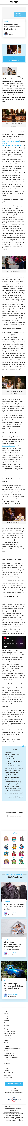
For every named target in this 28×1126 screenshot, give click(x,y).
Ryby (6, 849)
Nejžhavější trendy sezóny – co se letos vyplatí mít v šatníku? (14, 907)
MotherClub (19, 1114)
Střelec (14, 849)
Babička (6, 1051)
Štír (21, 849)
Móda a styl (7, 901)
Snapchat (7, 1023)
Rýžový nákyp (8, 1038)
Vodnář (6, 857)
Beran (21, 857)
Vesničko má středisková (11, 1058)
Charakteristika (8, 1070)
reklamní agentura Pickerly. (11, 1112)
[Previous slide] (4, 49)
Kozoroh (22, 842)
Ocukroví (12, 1120)
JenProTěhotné (15, 1115)
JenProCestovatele (8, 1119)
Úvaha (6, 1068)
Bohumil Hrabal (8, 1073)
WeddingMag (18, 1119)
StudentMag (19, 1117)
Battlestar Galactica (8, 446)
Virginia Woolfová (9, 1077)
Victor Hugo (7, 1075)
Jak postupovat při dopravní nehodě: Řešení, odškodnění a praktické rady (13, 987)
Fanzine (13, 1117)
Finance (6, 939)
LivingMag (6, 1120)
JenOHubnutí (19, 1120)
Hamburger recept (9, 1033)
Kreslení (6, 1020)
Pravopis (6, 1016)
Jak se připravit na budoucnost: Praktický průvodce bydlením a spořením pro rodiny (12, 945)
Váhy (14, 857)
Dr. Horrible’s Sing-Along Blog (12, 146)
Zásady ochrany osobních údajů (14, 1093)
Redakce (11, 33)
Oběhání (8, 1115)
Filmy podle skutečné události (12, 1048)
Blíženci (21, 865)
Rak (14, 865)
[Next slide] (23, 49)
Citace (6, 1014)
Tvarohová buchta (9, 1031)
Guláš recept (7, 1036)
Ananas (6, 1040)
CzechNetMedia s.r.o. (17, 1107)
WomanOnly (12, 1114)
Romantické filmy (9, 1053)
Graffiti (6, 1018)
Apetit (6, 21)
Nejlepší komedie (9, 1055)
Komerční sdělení (13, 913)
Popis (5, 1066)
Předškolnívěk (7, 1117)
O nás (14, 1088)
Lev (6, 865)
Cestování (7, 981)
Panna (6, 842)
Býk (14, 842)
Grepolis (6, 1025)
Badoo (6, 1042)
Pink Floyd (7, 1060)
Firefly (4, 143)
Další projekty (14, 1090)
